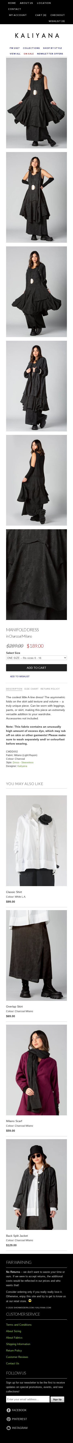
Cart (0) (40, 15)
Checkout (57, 15)
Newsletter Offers (50, 53)
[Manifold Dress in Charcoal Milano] (36, 104)
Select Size (13, 652)
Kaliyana (22, 766)
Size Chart (31, 689)
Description (14, 689)
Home (12, 3)
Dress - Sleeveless (23, 762)
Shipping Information (18, 1344)
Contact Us (12, 1363)
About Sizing (13, 1331)
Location (44, 3)
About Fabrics (14, 1337)
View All (15, 53)
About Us (26, 3)
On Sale (29, 53)
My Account (18, 15)
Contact (14, 9)
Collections (31, 48)
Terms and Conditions (19, 1324)
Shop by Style (52, 48)
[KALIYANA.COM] (36, 35)
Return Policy (50, 689)
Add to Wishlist (20, 676)
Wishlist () (57, 21)
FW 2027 (15, 48)
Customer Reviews (17, 1357)
